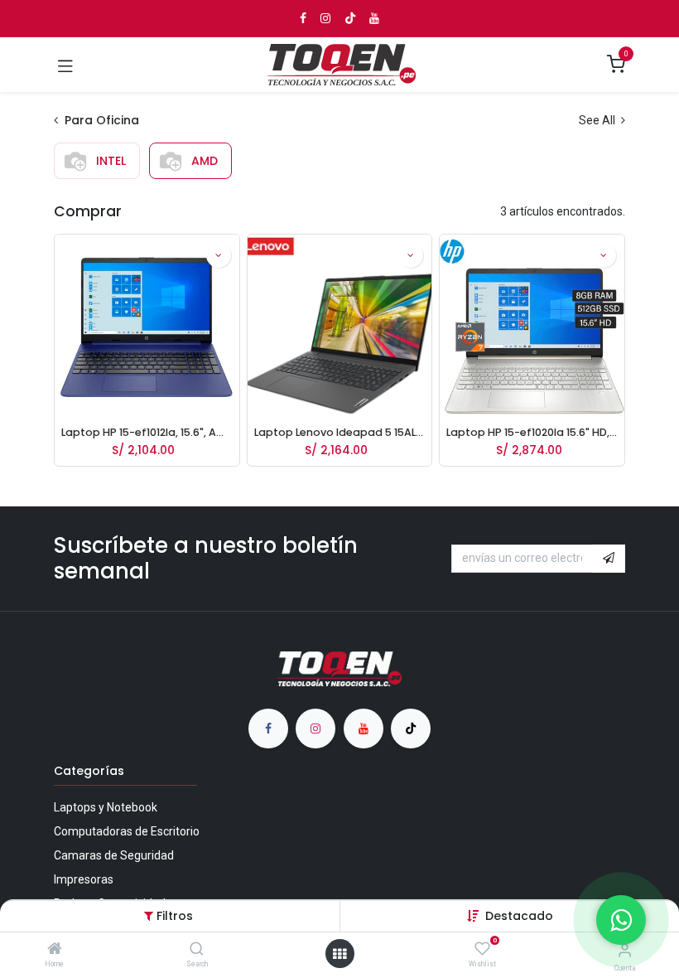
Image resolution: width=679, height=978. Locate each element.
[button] (519, 916)
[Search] (197, 949)
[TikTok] (350, 18)
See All (598, 120)
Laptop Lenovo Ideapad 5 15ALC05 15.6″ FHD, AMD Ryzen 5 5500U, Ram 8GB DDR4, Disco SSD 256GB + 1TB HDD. (340, 432)
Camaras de (114, 855)
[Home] (54, 949)
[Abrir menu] (339, 954)
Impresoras (83, 879)
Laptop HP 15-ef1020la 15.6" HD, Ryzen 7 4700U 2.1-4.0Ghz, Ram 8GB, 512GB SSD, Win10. (532, 432)
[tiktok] (411, 728)
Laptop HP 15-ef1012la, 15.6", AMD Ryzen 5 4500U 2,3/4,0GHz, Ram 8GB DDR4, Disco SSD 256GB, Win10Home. (147, 432)
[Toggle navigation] (65, 64)
